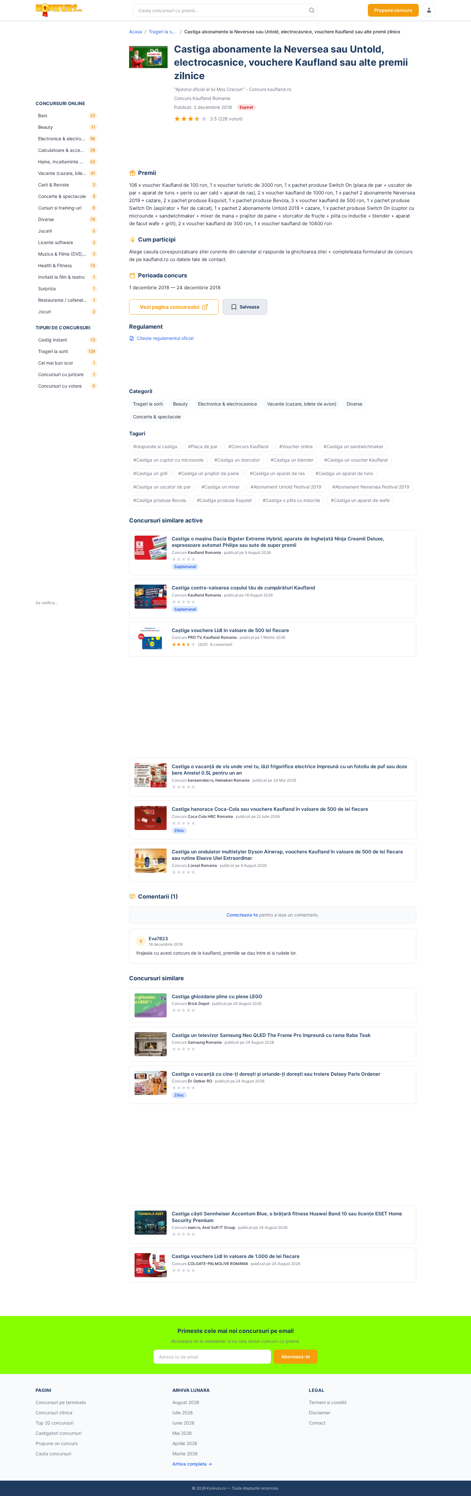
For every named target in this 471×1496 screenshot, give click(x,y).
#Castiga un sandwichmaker (353, 446)
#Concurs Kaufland (248, 446)
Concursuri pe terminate (61, 1402)
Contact (317, 1423)
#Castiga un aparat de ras (277, 473)
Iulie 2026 (182, 1412)
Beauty (180, 404)
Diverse (354, 404)
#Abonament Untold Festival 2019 (286, 486)
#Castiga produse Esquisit (224, 500)
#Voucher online (296, 446)
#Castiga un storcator (237, 460)
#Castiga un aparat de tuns (344, 473)
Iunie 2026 (183, 1423)
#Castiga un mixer (221, 486)
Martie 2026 (185, 1453)
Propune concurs (393, 10)
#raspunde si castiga (155, 446)
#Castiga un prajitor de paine (208, 473)
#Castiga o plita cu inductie (291, 500)
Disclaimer (319, 1412)
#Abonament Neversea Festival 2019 (370, 486)
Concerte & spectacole (157, 416)
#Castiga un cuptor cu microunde (168, 460)
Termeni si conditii (327, 1402)
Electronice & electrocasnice (227, 404)
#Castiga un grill (150, 473)
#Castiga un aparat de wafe (360, 500)
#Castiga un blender (292, 460)
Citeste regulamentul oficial (165, 338)
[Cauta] (312, 10)
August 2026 (185, 1402)
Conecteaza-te (242, 914)
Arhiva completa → (192, 1464)
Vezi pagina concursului (169, 307)
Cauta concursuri (53, 1453)
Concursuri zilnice (54, 1412)
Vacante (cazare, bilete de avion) (301, 404)
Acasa (135, 31)
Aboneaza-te (295, 1356)
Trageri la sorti (163, 31)
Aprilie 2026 (184, 1443)
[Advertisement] (68, 61)
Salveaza (249, 306)
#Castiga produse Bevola (159, 500)
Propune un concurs (57, 1443)
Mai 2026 (182, 1433)
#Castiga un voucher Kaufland (356, 460)
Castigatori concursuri (58, 1433)
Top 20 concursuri (54, 1423)
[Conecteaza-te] (429, 10)
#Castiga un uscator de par (162, 486)
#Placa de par (203, 446)
